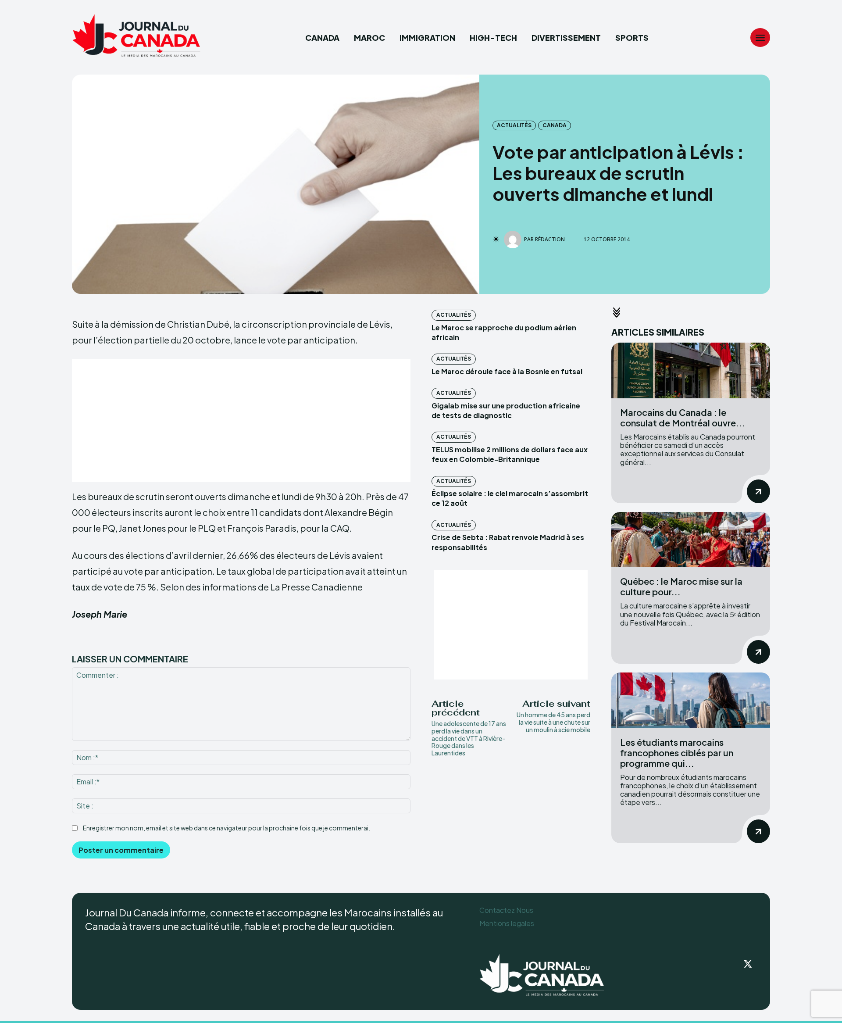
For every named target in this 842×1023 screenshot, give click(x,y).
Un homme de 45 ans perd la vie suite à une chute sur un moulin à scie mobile (553, 722)
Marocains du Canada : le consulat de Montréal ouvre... (682, 417)
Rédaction (550, 239)
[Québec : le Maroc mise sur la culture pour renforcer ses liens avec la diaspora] (690, 540)
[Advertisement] (241, 420)
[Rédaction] (514, 239)
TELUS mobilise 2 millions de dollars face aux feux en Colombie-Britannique (510, 454)
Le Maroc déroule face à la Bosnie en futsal (507, 371)
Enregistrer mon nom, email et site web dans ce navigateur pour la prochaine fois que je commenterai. (226, 828)
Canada (554, 125)
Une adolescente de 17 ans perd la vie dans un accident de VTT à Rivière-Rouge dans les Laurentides (469, 738)
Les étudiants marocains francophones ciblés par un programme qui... (676, 753)
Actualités (514, 125)
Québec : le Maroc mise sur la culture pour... (681, 586)
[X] (748, 964)
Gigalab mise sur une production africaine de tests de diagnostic (506, 410)
